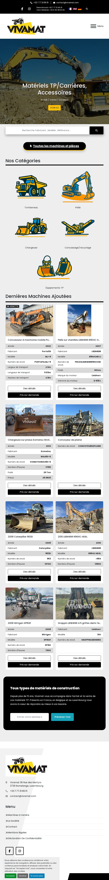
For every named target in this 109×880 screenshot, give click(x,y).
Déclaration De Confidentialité (25, 838)
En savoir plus (37, 876)
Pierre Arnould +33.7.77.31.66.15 (49, 7)
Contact (12, 826)
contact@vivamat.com (67, 2)
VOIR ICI (54, 107)
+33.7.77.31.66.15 (41, 2)
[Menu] (93, 26)
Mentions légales (17, 832)
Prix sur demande (29, 395)
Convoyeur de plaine (70, 439)
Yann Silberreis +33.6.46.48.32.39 (50, 10)
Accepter (10, 876)
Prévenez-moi (62, 717)
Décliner (23, 876)
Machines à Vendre (18, 815)
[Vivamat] (27, 765)
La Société (13, 820)
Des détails (29, 388)
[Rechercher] (96, 130)
